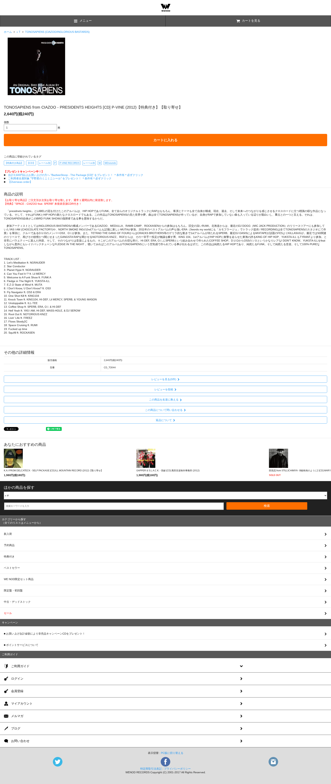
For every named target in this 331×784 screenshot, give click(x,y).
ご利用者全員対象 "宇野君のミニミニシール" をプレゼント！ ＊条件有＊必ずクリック (59, 178)
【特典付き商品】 (14, 163)
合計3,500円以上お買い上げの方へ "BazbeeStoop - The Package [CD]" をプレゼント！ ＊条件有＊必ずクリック (75, 174)
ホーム (8, 31)
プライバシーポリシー (177, 768)
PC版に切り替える (172, 752)
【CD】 (31, 163)
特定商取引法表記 (151, 768)
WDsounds (110, 163)
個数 (6, 122)
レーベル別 (44, 163)
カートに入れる (165, 140)
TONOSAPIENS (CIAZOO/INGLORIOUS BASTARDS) (57, 31)
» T (18, 31)
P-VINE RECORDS (69, 163)
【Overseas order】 (20, 181)
